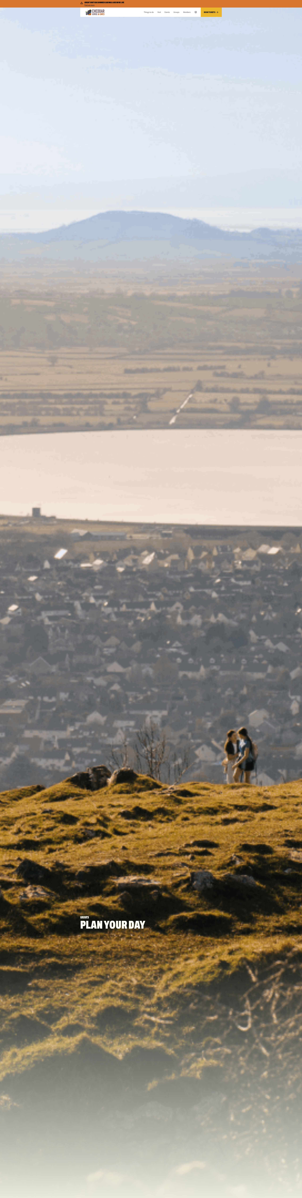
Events (167, 12)
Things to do (149, 12)
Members (187, 12)
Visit (159, 12)
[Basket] (195, 12)
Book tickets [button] (209, 12)
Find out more (89, 5)
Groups (176, 12)
